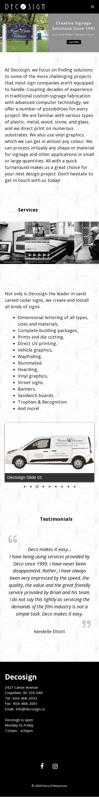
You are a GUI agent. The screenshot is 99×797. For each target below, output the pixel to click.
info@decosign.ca (30, 688)
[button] (12, 243)
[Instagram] (55, 745)
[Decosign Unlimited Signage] (24, 6)
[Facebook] (42, 745)
